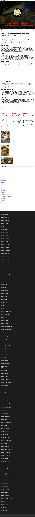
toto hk (2, 202)
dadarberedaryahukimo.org (5, 412)
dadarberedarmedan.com (4, 229)
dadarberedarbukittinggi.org (5, 464)
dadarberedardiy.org (4, 374)
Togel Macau (3, 170)
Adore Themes (3, 515)
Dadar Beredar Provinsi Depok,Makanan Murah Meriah (17, 24)
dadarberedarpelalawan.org (5, 480)
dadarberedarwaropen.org (4, 410)
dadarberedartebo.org (4, 501)
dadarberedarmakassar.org (5, 253)
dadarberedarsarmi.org (4, 394)
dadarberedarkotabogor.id (4, 357)
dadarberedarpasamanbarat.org (5, 455)
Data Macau (3, 172)
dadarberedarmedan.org (4, 397)
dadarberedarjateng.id (4, 302)
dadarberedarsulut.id (4, 338)
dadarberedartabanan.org (4, 395)
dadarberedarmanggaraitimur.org (5, 431)
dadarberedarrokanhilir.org (4, 482)
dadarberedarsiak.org (4, 485)
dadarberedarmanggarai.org (5, 428)
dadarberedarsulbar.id (4, 332)
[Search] (33, 29)
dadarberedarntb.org (4, 398)
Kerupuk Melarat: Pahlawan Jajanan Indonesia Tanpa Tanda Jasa (28, 115)
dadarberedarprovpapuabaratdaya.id (6, 324)
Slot (15, 206)
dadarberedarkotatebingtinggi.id (5, 345)
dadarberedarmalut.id (4, 317)
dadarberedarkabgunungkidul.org (5, 377)
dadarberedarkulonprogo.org (5, 379)
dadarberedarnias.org (4, 278)
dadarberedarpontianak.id (4, 351)
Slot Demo (2, 188)
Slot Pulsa (2, 184)
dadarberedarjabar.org (4, 286)
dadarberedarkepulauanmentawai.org (6, 449)
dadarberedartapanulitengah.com (6, 277)
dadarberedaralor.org (4, 419)
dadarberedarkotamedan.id (5, 342)
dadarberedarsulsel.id (4, 339)
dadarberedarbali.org (4, 383)
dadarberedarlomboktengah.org (5, 404)
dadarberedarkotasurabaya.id (5, 347)
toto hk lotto (3, 198)
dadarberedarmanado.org (4, 254)
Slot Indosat (17, 207)
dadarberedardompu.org (4, 401)
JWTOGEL (2, 174)
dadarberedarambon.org (4, 266)
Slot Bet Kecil (3, 190)
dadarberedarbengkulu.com (5, 238)
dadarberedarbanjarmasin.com (5, 244)
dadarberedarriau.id (3, 330)
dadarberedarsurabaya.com (5, 217)
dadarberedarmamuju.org (4, 260)
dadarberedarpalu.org (4, 256)
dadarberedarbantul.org (4, 376)
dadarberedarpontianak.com (5, 245)
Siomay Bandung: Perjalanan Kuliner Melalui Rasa (6, 115)
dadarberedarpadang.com (4, 232)
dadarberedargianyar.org (4, 389)
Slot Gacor (2, 182)
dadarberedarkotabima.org (5, 415)
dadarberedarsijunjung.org (4, 458)
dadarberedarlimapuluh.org (5, 450)
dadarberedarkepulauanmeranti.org (6, 477)
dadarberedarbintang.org (4, 385)
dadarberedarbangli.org (4, 386)
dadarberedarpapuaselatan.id (5, 327)
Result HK (2, 168)
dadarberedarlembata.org (4, 425)
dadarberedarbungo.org (4, 491)
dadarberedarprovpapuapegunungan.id (6, 326)
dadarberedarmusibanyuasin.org (5, 510)
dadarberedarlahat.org (4, 507)
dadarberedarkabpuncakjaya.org (5, 392)
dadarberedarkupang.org (4, 265)
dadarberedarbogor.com (4, 226)
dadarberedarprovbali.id (4, 290)
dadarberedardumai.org (4, 486)
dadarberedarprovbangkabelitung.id (6, 311)
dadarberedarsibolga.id (4, 353)
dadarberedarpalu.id (4, 354)
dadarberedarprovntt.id (4, 320)
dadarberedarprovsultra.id (4, 335)
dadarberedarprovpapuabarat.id (5, 323)
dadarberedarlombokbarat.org (5, 403)
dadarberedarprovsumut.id (4, 341)
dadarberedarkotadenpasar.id (5, 348)
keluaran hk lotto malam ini (5, 194)
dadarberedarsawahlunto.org (5, 470)
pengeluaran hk (3, 178)
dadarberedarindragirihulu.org (5, 474)
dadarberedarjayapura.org (4, 269)
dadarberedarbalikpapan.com (5, 247)
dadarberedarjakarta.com (4, 214)
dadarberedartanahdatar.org (5, 462)
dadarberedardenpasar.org (5, 262)
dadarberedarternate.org (4, 268)
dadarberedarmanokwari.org (5, 271)
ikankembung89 (13, 35)
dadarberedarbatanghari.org (5, 489)
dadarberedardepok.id (4, 350)
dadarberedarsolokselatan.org (5, 461)
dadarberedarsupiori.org (4, 400)
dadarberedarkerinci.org (4, 492)
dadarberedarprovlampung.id (5, 314)
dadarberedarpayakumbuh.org (5, 468)
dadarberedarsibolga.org (4, 443)
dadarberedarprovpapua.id (5, 321)
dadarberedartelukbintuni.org (5, 418)
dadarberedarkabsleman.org (5, 380)
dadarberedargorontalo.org (5, 259)
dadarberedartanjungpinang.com (5, 241)
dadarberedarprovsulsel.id (4, 333)
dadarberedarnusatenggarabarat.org (6, 281)
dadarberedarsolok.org (4, 459)
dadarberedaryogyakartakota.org (6, 382)
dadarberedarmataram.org (5, 263)
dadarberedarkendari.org (4, 257)
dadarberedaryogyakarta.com (5, 220)
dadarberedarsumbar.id (4, 336)
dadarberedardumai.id (4, 362)
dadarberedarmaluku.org (4, 283)
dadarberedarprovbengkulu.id (5, 293)
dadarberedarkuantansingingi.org (5, 479)
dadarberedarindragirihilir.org (5, 473)
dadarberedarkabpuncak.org (5, 388)
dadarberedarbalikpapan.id (5, 359)
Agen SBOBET (3, 176)
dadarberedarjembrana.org (5, 391)
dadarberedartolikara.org (4, 409)
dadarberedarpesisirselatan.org (5, 456)
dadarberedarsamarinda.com (5, 248)
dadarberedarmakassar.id (4, 360)
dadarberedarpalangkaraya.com (5, 250)
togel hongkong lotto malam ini (6, 196)
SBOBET (16, 205)
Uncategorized (6, 103)
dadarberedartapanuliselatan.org (5, 275)
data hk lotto (3, 192)
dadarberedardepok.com (4, 223)
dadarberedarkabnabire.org (5, 363)
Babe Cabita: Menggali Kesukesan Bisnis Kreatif (16, 115)
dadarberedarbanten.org (4, 280)
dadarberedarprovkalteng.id (5, 308)
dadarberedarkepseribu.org (5, 373)
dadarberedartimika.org (4, 272)
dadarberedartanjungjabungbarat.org (6, 498)
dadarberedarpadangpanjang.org (5, 465)
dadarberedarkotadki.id (4, 344)
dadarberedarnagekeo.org (4, 434)
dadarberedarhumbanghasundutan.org (6, 407)
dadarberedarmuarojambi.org (5, 495)
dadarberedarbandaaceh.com (5, 235)
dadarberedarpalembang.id (5, 356)
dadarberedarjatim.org (4, 284)
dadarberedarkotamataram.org (5, 416)
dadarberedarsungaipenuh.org (5, 504)
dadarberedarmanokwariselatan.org (6, 422)
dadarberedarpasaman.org (5, 453)
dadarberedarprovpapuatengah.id (6, 329)
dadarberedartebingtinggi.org (5, 446)
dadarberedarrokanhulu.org (5, 483)
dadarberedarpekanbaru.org (5, 488)
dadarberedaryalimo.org (4, 413)
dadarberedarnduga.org (4, 370)
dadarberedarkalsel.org (4, 287)
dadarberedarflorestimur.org (5, 406)
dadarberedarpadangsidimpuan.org (6, 440)
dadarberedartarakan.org (4, 251)
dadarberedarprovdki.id (4, 296)
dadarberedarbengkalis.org (5, 471)
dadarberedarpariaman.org (5, 467)
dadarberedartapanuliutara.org (5, 274)
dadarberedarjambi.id (4, 299)
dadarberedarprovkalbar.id (4, 305)
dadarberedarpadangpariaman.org (6, 452)
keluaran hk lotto (3, 200)
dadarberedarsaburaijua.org (5, 437)
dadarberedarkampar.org (4, 476)
